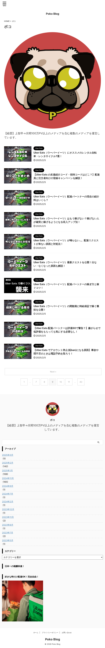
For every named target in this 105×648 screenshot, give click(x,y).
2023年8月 (7, 524)
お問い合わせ (67, 633)
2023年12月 (8, 509)
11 (69, 382)
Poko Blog (52, 13)
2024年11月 (8, 478)
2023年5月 (7, 540)
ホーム (35, 633)
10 (61, 382)
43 (81, 382)
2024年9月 (7, 486)
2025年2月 (7, 462)
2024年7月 (7, 493)
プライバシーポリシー (50, 633)
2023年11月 (8, 517)
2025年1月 (7, 470)
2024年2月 (7, 501)
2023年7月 (7, 532)
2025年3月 (7, 455)
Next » (53, 371)
